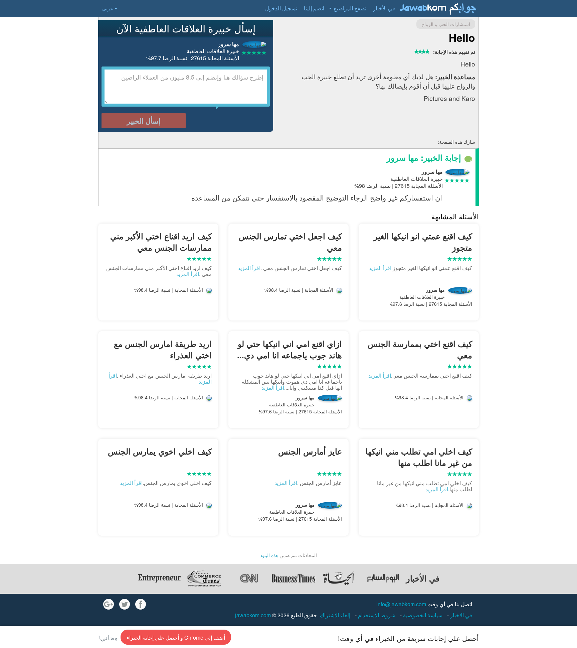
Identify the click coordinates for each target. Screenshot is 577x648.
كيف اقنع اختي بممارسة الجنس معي (420, 349)
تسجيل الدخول (281, 8)
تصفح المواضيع (350, 8)
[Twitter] (124, 604)
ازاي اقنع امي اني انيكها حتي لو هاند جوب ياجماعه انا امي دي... (289, 349)
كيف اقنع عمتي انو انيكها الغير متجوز (423, 241)
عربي (107, 8)
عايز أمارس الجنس (310, 451)
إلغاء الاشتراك (335, 615)
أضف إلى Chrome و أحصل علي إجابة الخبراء (176, 637)
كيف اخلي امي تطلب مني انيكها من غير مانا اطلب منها (419, 456)
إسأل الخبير (144, 121)
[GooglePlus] (108, 604)
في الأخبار (384, 8)
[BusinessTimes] (293, 578)
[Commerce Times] (204, 578)
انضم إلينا (314, 8)
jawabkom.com (253, 615)
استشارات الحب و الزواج (445, 24)
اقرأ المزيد (380, 268)
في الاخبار (460, 615)
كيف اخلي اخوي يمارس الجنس (160, 451)
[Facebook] (140, 604)
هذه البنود (269, 555)
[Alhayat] (338, 578)
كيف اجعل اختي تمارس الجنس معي (290, 241)
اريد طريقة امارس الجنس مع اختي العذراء (163, 349)
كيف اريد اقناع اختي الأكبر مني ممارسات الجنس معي (161, 241)
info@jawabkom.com (401, 604)
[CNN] (248, 578)
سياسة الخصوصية (422, 615)
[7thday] (383, 578)
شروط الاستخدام (376, 615)
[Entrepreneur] (159, 578)
